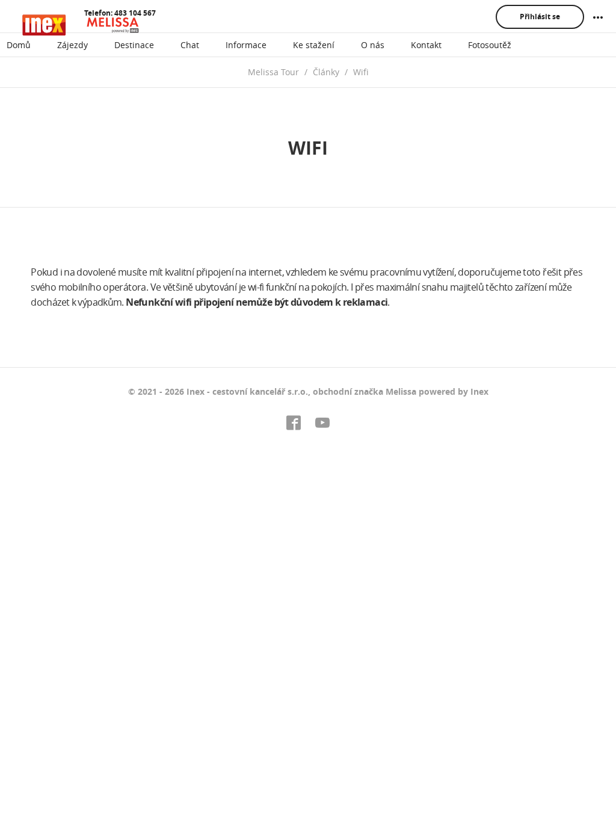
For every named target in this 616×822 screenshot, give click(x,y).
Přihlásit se (540, 16)
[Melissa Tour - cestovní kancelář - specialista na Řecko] (82, 25)
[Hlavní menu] (598, 17)
